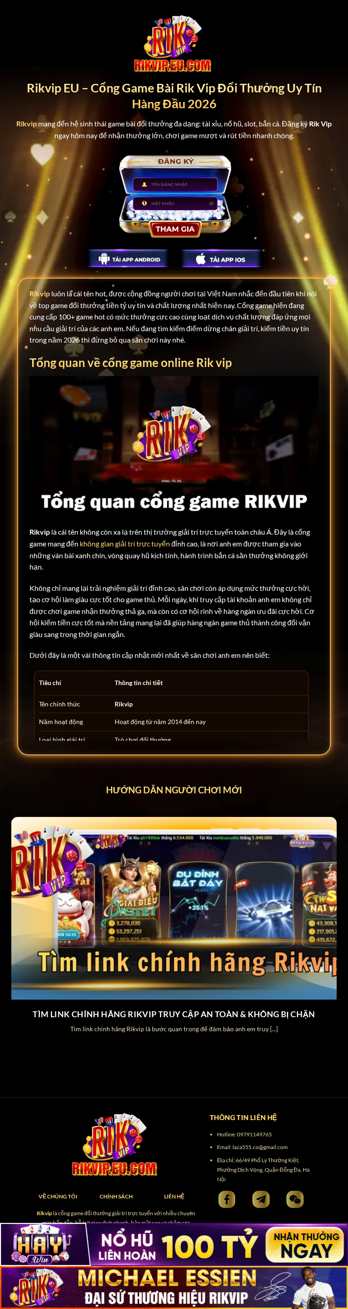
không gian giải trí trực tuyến (125, 543)
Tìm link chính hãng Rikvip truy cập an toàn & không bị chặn (174, 1014)
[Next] (329, 917)
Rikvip (39, 293)
